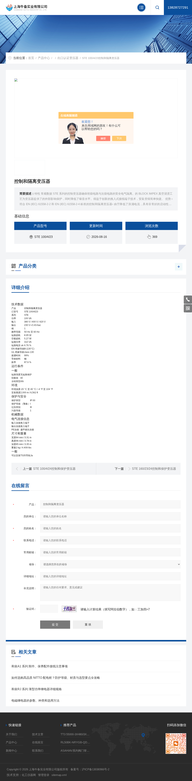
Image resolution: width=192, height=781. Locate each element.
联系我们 (37, 750)
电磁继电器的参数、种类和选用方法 (35, 700)
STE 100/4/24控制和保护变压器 (54, 468)
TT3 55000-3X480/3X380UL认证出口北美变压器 (75, 734)
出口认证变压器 (67, 58)
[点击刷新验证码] (69, 609)
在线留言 (37, 742)
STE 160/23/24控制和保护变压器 (154, 468)
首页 (31, 58)
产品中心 (44, 58)
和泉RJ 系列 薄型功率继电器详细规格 (36, 689)
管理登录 (43, 775)
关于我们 (11, 734)
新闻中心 (11, 750)
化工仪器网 (29, 775)
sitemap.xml (59, 775)
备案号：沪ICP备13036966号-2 (89, 769)
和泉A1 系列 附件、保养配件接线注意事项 (39, 666)
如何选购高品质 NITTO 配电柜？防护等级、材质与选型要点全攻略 (55, 677)
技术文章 (37, 734)
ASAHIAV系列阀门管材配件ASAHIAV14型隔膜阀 (75, 750)
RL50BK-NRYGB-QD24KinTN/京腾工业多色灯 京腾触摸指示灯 (75, 742)
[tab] (96, 304)
